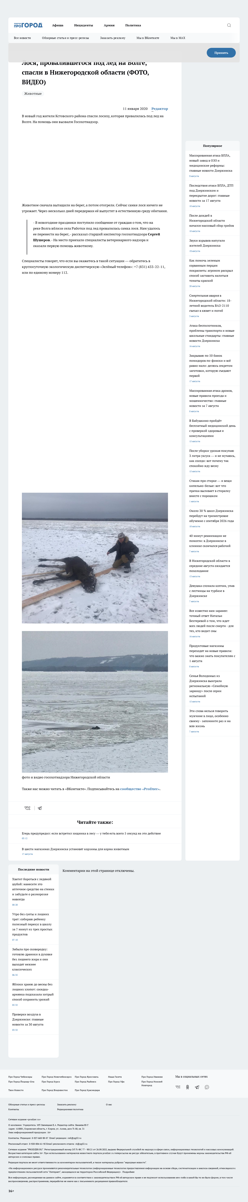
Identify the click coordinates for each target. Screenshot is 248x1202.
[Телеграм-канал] (197, 1087)
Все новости (22, 38)
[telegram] (41, 808)
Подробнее (128, 1171)
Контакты (13, 1109)
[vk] (27, 808)
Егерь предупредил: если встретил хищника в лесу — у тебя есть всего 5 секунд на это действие (91, 835)
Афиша (57, 25)
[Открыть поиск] (229, 25)
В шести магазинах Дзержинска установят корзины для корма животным (75, 851)
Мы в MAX (177, 38)
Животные (33, 93)
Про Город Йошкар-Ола (21, 1081)
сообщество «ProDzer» (139, 789)
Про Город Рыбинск (85, 1081)
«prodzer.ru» (34, 1119)
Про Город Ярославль (86, 1076)
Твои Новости (15, 1090)
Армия (109, 25)
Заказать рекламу (112, 38)
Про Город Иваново (152, 1076)
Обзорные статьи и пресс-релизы (65, 38)
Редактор (160, 108)
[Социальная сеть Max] (207, 1087)
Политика (133, 25)
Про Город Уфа (116, 1081)
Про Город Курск (51, 1081)
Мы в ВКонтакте (148, 38)
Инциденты (83, 25)
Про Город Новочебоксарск (56, 1076)
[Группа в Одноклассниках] (187, 1087)
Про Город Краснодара (87, 1090)
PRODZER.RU (35, 1149)
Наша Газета (115, 1076)
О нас (109, 1104)
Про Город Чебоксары (20, 1076)
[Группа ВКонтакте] (178, 1087)
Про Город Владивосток (55, 1090)
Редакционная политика (70, 1109)
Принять (221, 53)
